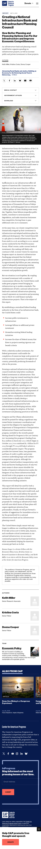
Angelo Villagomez (18, 712)
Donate (28, 3)
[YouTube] (12, 753)
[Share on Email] (25, 81)
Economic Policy (11, 648)
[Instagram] (17, 753)
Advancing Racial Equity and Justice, (15, 71)
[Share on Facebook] (9, 81)
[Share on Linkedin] (15, 81)
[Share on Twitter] (4, 81)
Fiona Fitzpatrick (7, 712)
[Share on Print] (30, 81)
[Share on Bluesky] (20, 81)
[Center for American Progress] (4, 3)
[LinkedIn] (21, 753)
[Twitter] (3, 753)
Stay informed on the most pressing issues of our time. (18, 771)
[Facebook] (8, 753)
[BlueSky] (26, 753)
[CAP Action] (9, 815)
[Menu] (37, 3)
